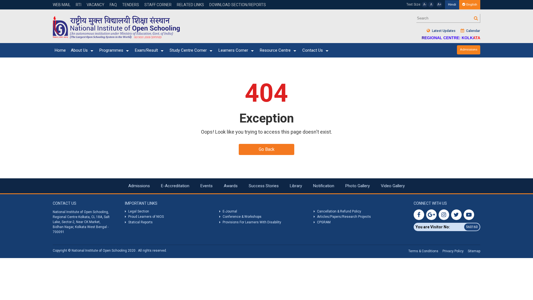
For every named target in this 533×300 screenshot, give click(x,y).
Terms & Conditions (423, 251)
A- (424, 4)
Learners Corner (233, 50)
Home (60, 50)
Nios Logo (116, 27)
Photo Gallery (357, 185)
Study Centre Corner (188, 50)
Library (296, 185)
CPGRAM (324, 222)
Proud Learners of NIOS (146, 217)
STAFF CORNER (158, 4)
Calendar (472, 31)
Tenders (130, 4)
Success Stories (264, 185)
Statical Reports (140, 222)
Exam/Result (146, 50)
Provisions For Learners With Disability (252, 222)
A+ (439, 4)
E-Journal (230, 211)
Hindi (452, 4)
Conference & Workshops (242, 217)
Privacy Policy (453, 251)
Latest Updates (443, 31)
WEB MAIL (62, 4)
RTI (78, 4)
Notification (323, 185)
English (471, 4)
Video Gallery (393, 185)
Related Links (190, 4)
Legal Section (138, 211)
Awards (231, 185)
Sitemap (474, 251)
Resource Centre (275, 50)
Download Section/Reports (237, 4)
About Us (79, 50)
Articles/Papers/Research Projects (344, 217)
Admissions (468, 49)
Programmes (111, 50)
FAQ (113, 4)
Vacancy (95, 4)
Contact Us (312, 50)
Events (206, 185)
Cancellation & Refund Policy (339, 211)
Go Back (267, 149)
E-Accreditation (175, 185)
